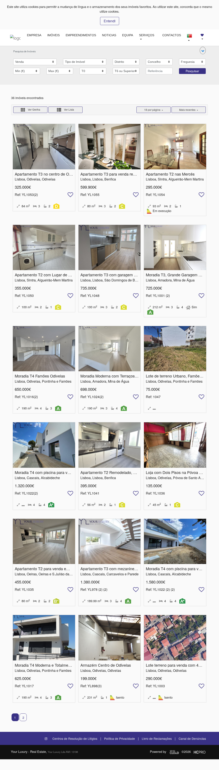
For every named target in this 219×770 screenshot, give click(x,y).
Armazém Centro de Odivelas (105, 665)
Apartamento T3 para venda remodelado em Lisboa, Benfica (132, 174)
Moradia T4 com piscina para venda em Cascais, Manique (64, 472)
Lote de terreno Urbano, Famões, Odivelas (182, 376)
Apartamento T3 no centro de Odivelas (48, 174)
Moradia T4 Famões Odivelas (40, 376)
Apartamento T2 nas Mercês (170, 174)
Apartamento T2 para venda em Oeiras (48, 568)
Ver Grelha (33, 109)
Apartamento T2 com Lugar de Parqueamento (54, 274)
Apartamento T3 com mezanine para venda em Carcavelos (130, 568)
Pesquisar (192, 71)
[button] (203, 50)
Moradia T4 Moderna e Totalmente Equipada (53, 665)
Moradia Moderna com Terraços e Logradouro (119, 376)
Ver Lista (68, 109)
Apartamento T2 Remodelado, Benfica (113, 472)
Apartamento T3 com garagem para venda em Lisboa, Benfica (133, 274)
